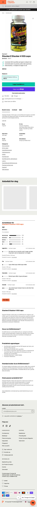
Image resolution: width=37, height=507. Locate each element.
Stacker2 (4, 54)
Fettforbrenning (6, 152)
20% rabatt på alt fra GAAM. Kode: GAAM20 (19, 9)
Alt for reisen (5, 148)
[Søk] (3, 6)
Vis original (14, 257)
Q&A (20, 110)
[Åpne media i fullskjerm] (18, 33)
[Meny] (3, 2)
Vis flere (6, 300)
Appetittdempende (7, 150)
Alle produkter (5, 146)
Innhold (14, 110)
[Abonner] (32, 411)
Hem (3, 13)
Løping (4, 161)
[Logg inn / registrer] (27, 2)
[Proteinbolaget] (11, 2)
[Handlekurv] (34, 2)
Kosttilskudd (9, 13)
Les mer (4, 120)
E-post (4, 408)
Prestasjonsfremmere (7, 165)
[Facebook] (3, 426)
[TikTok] (10, 426)
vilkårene (19, 416)
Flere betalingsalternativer (18, 93)
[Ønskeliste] (30, 2)
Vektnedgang (5, 169)
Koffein (4, 154)
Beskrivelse (6, 110)
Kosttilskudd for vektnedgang (9, 159)
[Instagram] (7, 426)
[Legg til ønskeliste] (33, 19)
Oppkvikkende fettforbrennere (9, 163)
